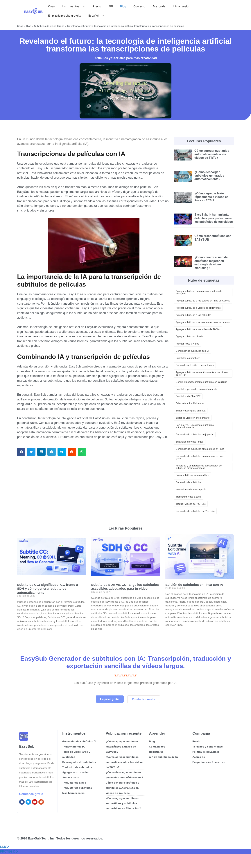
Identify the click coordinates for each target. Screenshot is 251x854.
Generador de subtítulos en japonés (195, 434)
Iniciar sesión (181, 6)
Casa (51, 6)
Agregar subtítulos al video (190, 336)
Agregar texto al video (187, 343)
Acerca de (159, 6)
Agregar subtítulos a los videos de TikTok (198, 329)
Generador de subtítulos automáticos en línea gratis (200, 457)
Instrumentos (70, 6)
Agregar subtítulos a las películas (193, 315)
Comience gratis (31, 794)
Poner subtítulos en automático (192, 475)
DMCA (4, 847)
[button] (21, 452)
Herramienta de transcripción (191, 489)
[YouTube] (34, 802)
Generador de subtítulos (188, 482)
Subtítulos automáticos (188, 358)
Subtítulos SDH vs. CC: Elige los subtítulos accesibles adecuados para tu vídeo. (125, 587)
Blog (123, 6)
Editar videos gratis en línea (190, 410)
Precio (97, 6)
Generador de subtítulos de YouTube (195, 511)
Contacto (139, 6)
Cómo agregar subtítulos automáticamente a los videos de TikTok (211, 154)
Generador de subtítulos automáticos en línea (200, 449)
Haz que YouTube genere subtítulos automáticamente (195, 426)
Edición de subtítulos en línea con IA (194, 585)
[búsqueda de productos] (41, 802)
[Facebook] (22, 802)
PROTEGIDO (9, 851)
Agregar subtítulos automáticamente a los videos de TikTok (202, 373)
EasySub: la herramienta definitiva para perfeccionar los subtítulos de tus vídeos (213, 218)
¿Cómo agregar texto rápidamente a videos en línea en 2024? (211, 197)
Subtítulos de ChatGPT (188, 396)
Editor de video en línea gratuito (192, 417)
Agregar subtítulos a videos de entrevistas (198, 307)
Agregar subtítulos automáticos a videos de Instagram (199, 292)
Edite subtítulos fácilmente (190, 403)
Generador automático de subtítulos (195, 365)
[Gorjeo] (28, 802)
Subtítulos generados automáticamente (196, 389)
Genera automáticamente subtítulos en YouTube (201, 382)
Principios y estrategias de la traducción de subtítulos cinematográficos (199, 466)
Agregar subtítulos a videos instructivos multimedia (203, 322)
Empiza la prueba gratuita (64, 15)
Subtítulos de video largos (49, 25)
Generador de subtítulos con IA (192, 350)
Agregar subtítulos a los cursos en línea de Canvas (203, 300)
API (110, 6)
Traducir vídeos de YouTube (191, 504)
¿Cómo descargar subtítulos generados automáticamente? (209, 176)
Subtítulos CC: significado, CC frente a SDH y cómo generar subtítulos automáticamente (47, 588)
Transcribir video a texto (188, 496)
